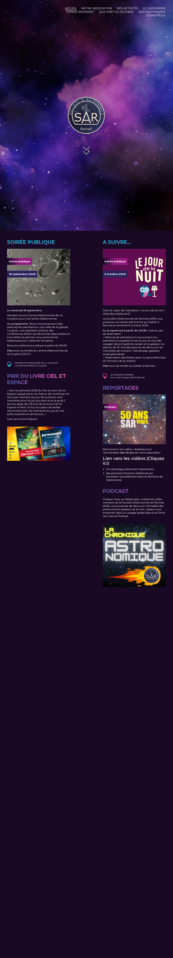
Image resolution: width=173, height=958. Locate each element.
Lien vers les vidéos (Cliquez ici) (133, 461)
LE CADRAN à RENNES (121, 374)
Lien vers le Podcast (115, 516)
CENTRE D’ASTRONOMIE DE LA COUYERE (36, 363)
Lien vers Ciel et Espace (22, 419)
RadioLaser (132, 499)
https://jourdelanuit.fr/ (116, 313)
